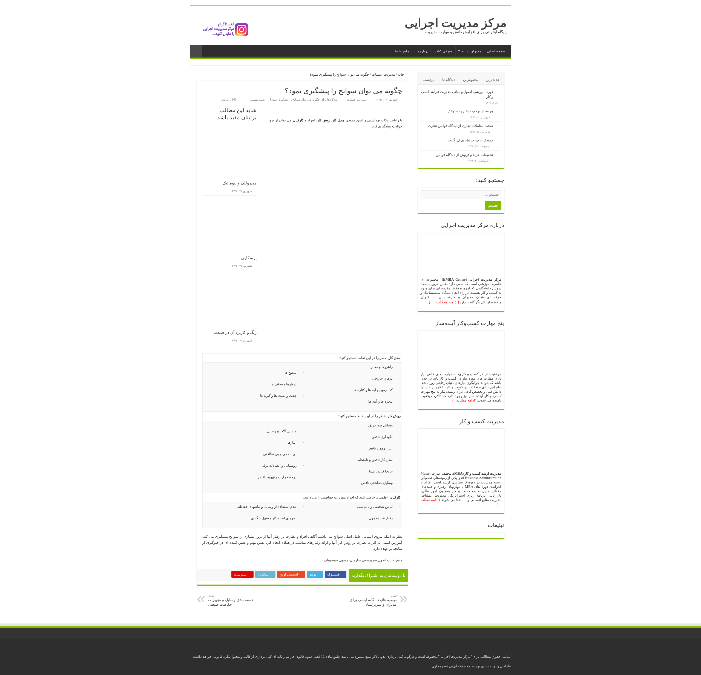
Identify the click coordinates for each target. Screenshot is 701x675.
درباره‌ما (422, 51)
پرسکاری (249, 258)
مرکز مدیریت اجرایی (456, 22)
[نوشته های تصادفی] (196, 51)
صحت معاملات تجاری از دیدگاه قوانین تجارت (460, 126)
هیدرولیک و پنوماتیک (239, 183)
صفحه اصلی (496, 51)
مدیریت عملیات (383, 74)
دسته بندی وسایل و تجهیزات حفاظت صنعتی (230, 600)
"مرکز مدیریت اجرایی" (455, 656)
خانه (401, 74)
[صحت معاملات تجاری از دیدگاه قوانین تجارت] (498, 126)
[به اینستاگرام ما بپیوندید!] (221, 25)
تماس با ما (402, 51)
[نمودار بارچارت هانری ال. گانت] (498, 140)
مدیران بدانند (471, 51)
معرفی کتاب (444, 51)
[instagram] (197, 648)
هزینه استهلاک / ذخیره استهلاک (470, 111)
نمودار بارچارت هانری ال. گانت (470, 140)
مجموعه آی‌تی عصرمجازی (451, 666)
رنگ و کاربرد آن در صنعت (235, 332)
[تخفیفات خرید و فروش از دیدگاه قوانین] (498, 155)
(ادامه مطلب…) (464, 400)
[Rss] (202, 648)
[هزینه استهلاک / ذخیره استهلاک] (498, 111)
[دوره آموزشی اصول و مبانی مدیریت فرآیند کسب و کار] (498, 92)
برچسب (429, 80)
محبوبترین (470, 80)
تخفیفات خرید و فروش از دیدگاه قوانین (464, 155)
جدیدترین (493, 80)
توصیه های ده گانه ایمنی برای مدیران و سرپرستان (373, 600)
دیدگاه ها (448, 80)
